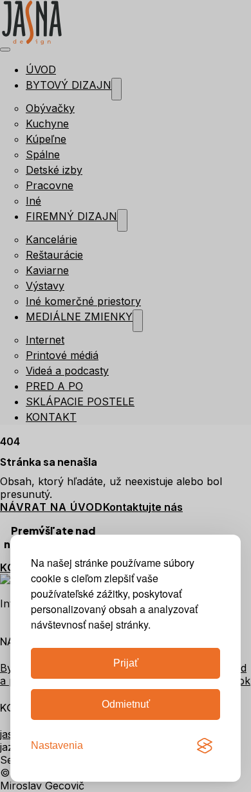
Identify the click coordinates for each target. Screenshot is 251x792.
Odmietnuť (126, 704)
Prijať (125, 663)
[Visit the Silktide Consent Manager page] (204, 745)
